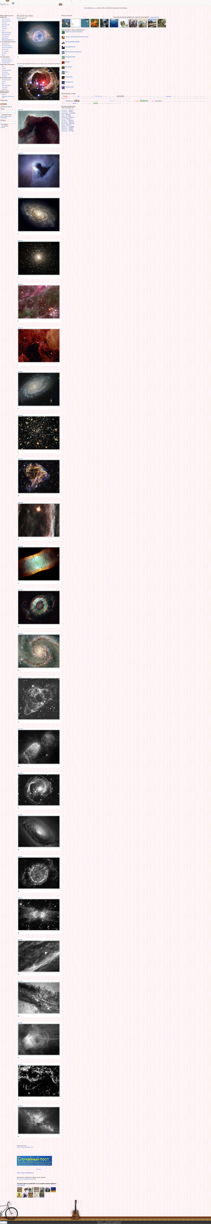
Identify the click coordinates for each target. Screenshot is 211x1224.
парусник (102, 100)
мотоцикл (191, 98)
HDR (78, 96)
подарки (124, 100)
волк (172, 96)
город (181, 96)
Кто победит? (68, 66)
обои (32, 1145)
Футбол (81, 103)
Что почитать (5, 51)
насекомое (204, 98)
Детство (63, 119)
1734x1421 (20, 728)
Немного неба (68, 76)
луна (157, 98)
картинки (109, 98)
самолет (172, 100)
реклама (153, 100)
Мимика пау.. (64, 127)
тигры (203, 100)
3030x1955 (20, 1106)
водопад (164, 96)
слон (195, 100)
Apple (70, 96)
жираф (69, 98)
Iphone (81, 96)
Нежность (63, 100)
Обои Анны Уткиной (83, 100)
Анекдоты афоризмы (7, 47)
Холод (84, 103)
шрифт (116, 103)
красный (128, 98)
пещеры (116, 100)
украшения (63, 103)
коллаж (113, 98)
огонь (89, 100)
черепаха (100, 103)
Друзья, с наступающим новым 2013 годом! (76, 36)
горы (184, 96)
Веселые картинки (6, 58)
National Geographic (86, 96)
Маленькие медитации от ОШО (8, 97)
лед (144, 98)
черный (104, 103)
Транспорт (4, 28)
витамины (157, 96)
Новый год (69, 101)
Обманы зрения (6, 62)
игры (105, 98)
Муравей (67, 61)
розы (166, 100)
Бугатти (133, 96)
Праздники (4, 89)
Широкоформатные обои (110, 103)
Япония (119, 103)
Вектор (142, 96)
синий (184, 100)
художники (88, 103)
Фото (3, 66)
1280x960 (20, 856)
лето (149, 98)
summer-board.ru (154, 17)
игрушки (102, 98)
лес (146, 98)
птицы (150, 100)
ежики (203, 96)
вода (161, 96)
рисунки (158, 101)
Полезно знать (5, 43)
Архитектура (5, 38)
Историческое (5, 36)
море (185, 98)
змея (99, 98)
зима (97, 98)
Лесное (63, 125)
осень (97, 100)
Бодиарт (4, 68)
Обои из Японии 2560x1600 (72, 41)
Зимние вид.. (64, 130)
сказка (187, 100)
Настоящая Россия (6, 79)
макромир (167, 98)
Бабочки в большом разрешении (74, 31)
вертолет (145, 96)
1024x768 (20, 773)
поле (134, 100)
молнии (182, 98)
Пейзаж (112, 100)
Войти (2, 116)
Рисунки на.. (64, 110)
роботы (163, 100)
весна (154, 96)
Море (66, 71)
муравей (200, 98)
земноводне (93, 98)
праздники (137, 100)
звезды (79, 98)
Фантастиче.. (64, 117)
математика (174, 98)
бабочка (129, 96)
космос (28, 1145)
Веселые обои (150, 96)
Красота (133, 98)
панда (99, 100)
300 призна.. (64, 122)
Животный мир (6, 24)
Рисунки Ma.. (64, 123)
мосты (187, 98)
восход (178, 96)
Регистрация (4, 117)
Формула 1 (70, 103)
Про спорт (4, 22)
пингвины (120, 100)
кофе (122, 98)
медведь (178, 98)
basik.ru (19, 1147)
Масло (171, 98)
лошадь (154, 98)
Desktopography (74, 96)
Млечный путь (69, 81)
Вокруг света (168, 96)
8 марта (65, 96)
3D (61, 96)
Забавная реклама (6, 34)
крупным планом (140, 98)
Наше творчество (6, 85)
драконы (199, 96)
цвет (92, 103)
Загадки (4, 81)
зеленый (86, 98)
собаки (200, 100)
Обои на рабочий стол (8, 39)
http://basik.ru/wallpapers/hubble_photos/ (26, 1179)
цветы (95, 103)
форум (95, 8)
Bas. (103, 1221)
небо (208, 98)
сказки (189, 100)
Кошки (125, 98)
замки (77, 98)
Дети (3, 30)
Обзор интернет (6, 19)
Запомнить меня (6, 114)
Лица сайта (5, 87)
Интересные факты (6, 45)
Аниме (110, 96)
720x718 (20, 677)
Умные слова (5, 49)
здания (83, 98)
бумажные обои (137, 96)
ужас (206, 100)
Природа (4, 26)
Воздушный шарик (70, 56)
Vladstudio (92, 96)
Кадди (62, 114)
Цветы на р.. (64, 126)
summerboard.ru (21, 1185)
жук (72, 98)
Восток (175, 96)
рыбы (169, 100)
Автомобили (105, 96)
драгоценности (195, 96)
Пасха (106, 100)
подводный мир (129, 100)
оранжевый (93, 100)
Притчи (4, 94)
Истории (4, 53)
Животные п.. (64, 113)
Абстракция (98, 96)
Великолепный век (70, 46)
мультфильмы (196, 98)
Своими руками (6, 74)
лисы (151, 98)
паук (108, 100)
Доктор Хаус (188, 96)
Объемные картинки (7, 60)
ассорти (120, 96)
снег (198, 100)
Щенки (63, 116)
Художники (5, 72)
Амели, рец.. (64, 129)
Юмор (3, 55)
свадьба (175, 100)
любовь (159, 98)
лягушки (163, 98)
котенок (119, 98)
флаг (67, 103)
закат (74, 98)
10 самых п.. (64, 120)
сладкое (192, 100)
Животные (64, 98)
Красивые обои (69, 86)
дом (191, 96)
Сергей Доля (180, 100)
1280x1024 (20, 20)
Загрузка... (38, 1169)
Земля (90, 98)
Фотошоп (4, 75)
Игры (3, 83)
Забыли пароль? (8, 116)
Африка (126, 96)
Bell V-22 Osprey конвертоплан (73, 51)
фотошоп (74, 103)
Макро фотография (6, 32)
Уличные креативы (6, 70)
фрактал (78, 103)
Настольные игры (6, 20)
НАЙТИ (3, 127)
